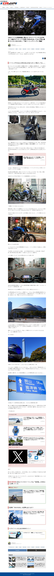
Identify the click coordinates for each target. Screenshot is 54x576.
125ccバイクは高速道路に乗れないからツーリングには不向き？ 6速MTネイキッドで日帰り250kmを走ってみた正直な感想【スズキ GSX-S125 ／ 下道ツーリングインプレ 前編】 (26, 39)
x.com (10, 465)
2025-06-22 (14, 44)
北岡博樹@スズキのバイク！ (17, 45)
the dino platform (28, 574)
